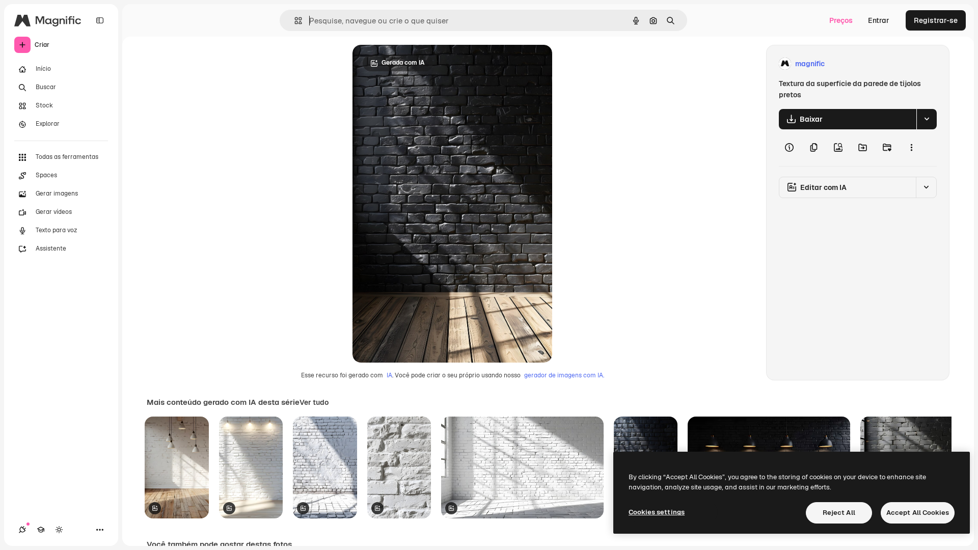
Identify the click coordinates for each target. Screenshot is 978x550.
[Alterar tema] (59, 529)
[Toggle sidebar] (100, 20)
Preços (841, 20)
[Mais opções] (911, 148)
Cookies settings (657, 512)
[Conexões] (22, 529)
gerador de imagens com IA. (564, 375)
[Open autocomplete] (294, 20)
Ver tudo (314, 402)
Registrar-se (936, 20)
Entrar (878, 20)
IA (389, 375)
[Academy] (41, 529)
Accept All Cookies (917, 512)
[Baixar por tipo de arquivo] (926, 119)
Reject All (839, 512)
